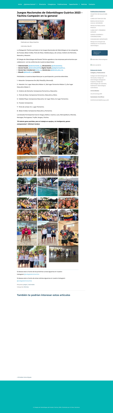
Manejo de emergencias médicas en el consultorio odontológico (98, 43)
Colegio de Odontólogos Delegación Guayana (98, 79)
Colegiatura (52, 4)
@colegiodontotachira (31, 274)
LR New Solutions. (75, 407)
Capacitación (73, 4)
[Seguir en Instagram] (71, 393)
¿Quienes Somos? (30, 4)
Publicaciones (62, 4)
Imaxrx (104, 100)
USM (100, 94)
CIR (108, 100)
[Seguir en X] (68, 393)
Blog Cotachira (25, 340)
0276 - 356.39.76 (20, 392)
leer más (21, 347)
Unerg (97, 94)
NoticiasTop (47, 340)
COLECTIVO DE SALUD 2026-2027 (31, 338)
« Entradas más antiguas (24, 377)
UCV (93, 94)
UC (91, 94)
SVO (95, 100)
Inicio (20, 4)
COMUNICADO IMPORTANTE (98, 39)
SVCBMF (99, 100)
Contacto (92, 4)
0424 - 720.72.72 (20, 395)
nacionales (31, 284)
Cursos (41, 362)
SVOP (92, 100)
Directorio (42, 4)
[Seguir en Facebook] (65, 393)
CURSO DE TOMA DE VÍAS (28, 360)
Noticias (84, 4)
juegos (25, 284)
